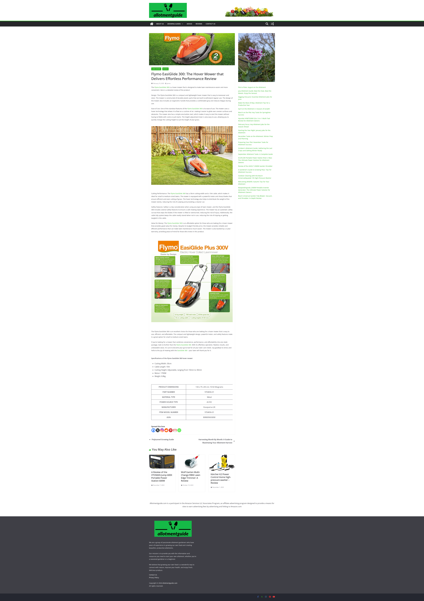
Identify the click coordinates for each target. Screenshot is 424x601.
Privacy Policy (154, 577)
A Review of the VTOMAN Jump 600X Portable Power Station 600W (161, 476)
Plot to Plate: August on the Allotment (252, 87)
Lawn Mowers (156, 69)
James (169, 83)
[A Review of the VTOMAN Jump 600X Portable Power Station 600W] (162, 456)
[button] (182, 23)
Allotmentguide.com (169, 583)
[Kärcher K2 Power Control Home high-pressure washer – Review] (221, 456)
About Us (160, 24)
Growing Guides (174, 24)
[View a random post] (272, 23)
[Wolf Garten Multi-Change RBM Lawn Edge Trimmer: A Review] (192, 456)
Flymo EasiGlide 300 (161, 87)
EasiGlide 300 (182, 350)
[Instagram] (162, 430)
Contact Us (210, 24)
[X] (158, 430)
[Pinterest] (171, 430)
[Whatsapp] (179, 430)
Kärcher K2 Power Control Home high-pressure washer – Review (221, 478)
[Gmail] (175, 430)
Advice (189, 24)
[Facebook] (153, 430)
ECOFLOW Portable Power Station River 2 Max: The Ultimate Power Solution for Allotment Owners (255, 160)
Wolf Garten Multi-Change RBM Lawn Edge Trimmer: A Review (190, 476)
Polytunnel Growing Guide (163, 439)
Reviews (199, 24)
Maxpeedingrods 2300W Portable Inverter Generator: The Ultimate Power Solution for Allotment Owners (254, 190)
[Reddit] (166, 430)
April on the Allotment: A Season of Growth (254, 109)
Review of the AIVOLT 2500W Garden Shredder (255, 166)
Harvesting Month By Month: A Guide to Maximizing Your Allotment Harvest (215, 441)
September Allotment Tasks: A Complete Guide (255, 154)
